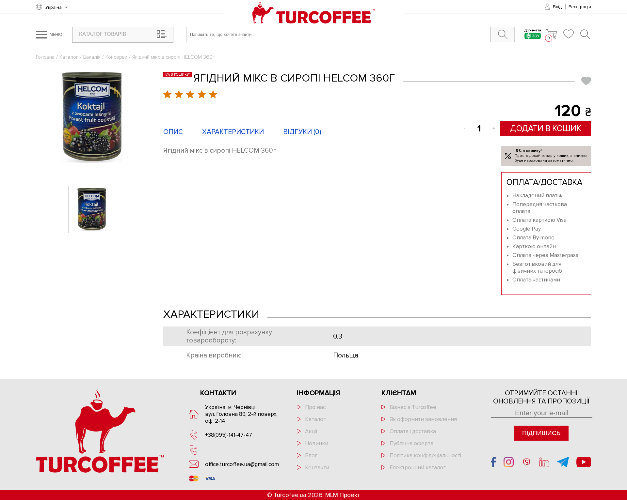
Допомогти (532, 30)
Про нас (315, 407)
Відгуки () (302, 132)
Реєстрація (580, 6)
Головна (45, 57)
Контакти (317, 467)
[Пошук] (585, 34)
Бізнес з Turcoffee (413, 407)
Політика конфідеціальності (425, 455)
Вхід (557, 6)
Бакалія (92, 57)
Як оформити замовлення (423, 419)
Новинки (316, 443)
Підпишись (541, 433)
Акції (311, 431)
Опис (173, 132)
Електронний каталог (418, 467)
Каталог (68, 57)
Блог (311, 455)
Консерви (116, 57)
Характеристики (233, 132)
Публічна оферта (411, 443)
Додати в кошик (545, 128)
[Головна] (313, 13)
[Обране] (568, 33)
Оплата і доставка (413, 431)
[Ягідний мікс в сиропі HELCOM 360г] (91, 117)
